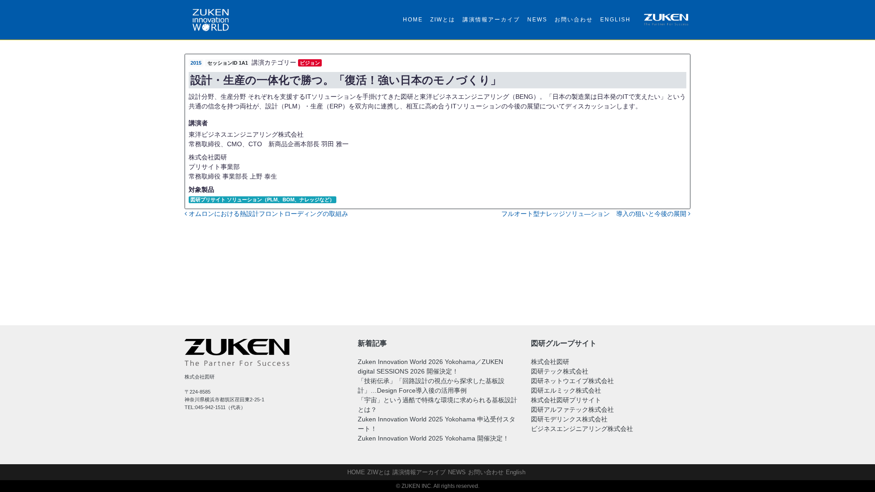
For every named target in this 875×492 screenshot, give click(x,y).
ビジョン (310, 63)
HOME (413, 19)
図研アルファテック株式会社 (572, 409)
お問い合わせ (574, 19)
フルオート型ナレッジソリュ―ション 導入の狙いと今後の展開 (594, 213)
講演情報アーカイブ (491, 19)
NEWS (537, 19)
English (615, 19)
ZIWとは (442, 19)
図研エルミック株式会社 (566, 390)
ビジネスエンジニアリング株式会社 (582, 428)
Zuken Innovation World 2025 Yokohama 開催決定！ (433, 438)
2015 (195, 63)
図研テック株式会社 (559, 371)
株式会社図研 (550, 361)
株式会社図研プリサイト (566, 400)
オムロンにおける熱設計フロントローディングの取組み (267, 213)
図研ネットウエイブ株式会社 (572, 380)
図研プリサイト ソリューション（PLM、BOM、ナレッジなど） (262, 199)
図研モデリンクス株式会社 (569, 419)
